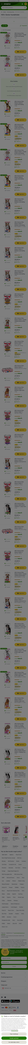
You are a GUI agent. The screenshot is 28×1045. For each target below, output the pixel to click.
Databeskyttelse (14, 1030)
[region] (14, 1029)
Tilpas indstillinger (14, 1034)
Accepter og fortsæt (14, 1038)
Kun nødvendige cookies (14, 1042)
